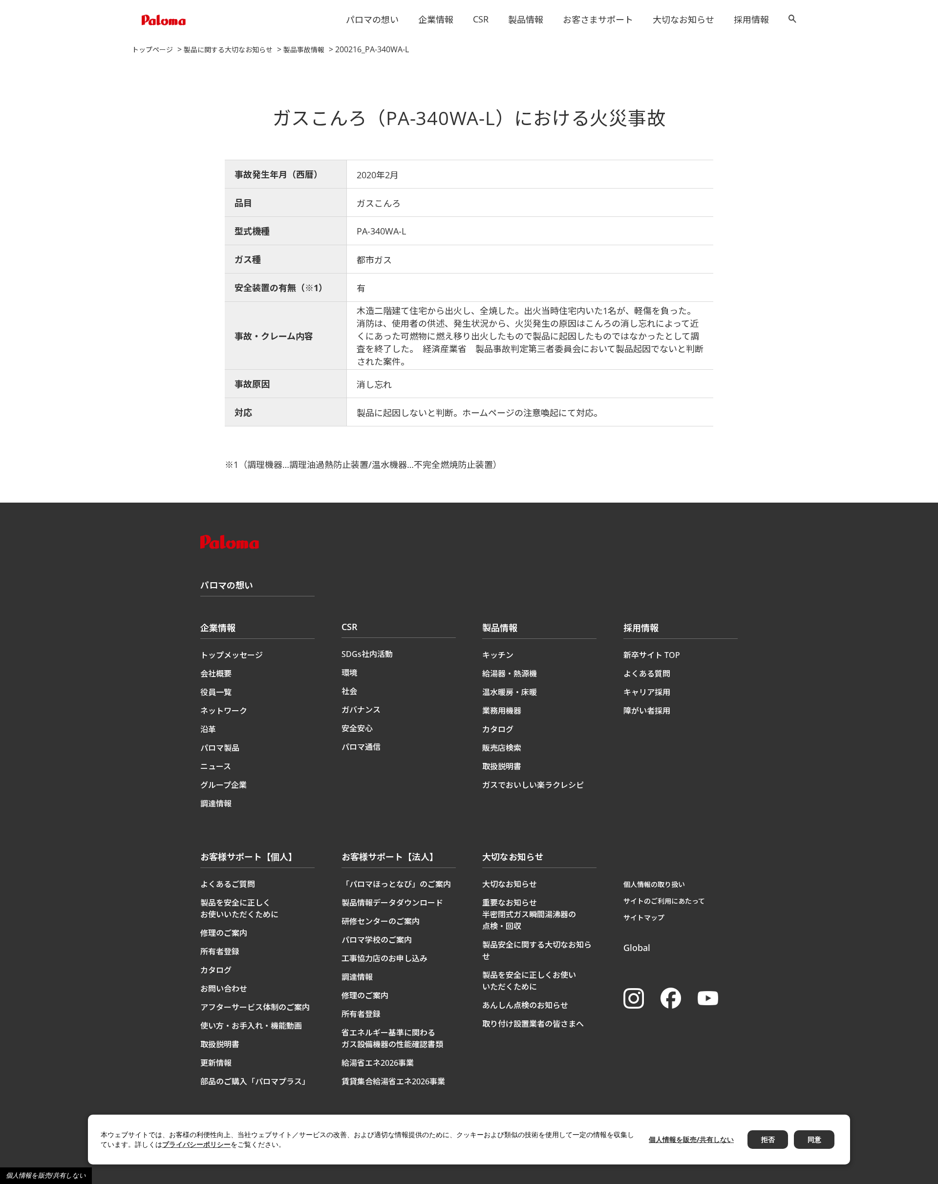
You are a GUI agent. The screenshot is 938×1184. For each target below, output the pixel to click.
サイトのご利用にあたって (664, 901)
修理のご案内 (223, 933)
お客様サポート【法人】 (389, 857)
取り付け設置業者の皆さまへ (533, 1023)
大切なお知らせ (683, 19)
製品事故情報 (303, 49)
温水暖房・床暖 (509, 692)
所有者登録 (219, 951)
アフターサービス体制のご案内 (255, 1007)
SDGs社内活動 (367, 654)
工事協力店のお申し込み (384, 958)
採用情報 (751, 19)
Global (636, 947)
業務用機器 (501, 710)
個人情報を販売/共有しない (46, 1175)
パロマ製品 (219, 747)
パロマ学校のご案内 (376, 939)
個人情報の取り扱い (654, 884)
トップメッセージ (231, 655)
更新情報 (216, 1062)
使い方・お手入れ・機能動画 (251, 1025)
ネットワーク (223, 710)
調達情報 (216, 803)
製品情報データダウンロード (392, 902)
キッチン (497, 655)
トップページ (152, 49)
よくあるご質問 (227, 884)
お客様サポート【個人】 (248, 857)
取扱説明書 (501, 766)
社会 (349, 691)
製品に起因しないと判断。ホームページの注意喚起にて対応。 (479, 413)
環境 (349, 672)
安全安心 (357, 728)
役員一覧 (216, 692)
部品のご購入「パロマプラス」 (255, 1081)
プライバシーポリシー (196, 1144)
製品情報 (525, 19)
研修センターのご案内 (380, 921)
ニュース (215, 766)
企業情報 (435, 19)
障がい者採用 (646, 710)
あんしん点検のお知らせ (525, 1005)
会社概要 (216, 673)
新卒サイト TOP (651, 655)
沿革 (208, 729)
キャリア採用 (646, 692)
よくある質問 (646, 673)
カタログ (497, 729)
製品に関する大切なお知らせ (228, 49)
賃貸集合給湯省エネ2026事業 (393, 1081)
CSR (481, 19)
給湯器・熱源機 (509, 673)
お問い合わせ (223, 988)
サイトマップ (643, 917)
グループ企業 (223, 785)
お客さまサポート (598, 19)
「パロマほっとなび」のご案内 (396, 884)
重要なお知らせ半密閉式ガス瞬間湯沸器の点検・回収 (529, 914)
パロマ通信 (361, 746)
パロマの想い (372, 19)
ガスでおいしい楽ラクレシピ (533, 785)
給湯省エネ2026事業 (377, 1062)
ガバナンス (361, 709)
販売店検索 (501, 747)
